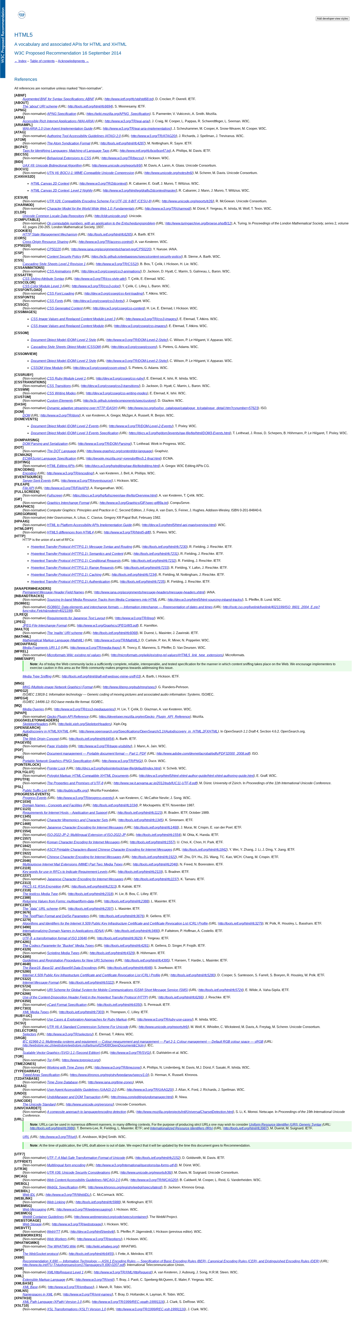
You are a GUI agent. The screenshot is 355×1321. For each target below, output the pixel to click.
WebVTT (53, 1231)
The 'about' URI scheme (40, 106)
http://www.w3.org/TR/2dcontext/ (103, 183)
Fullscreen (54, 495)
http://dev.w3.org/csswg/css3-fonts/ (98, 301)
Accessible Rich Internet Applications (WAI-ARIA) (59, 121)
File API (28, 488)
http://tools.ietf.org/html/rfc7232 (153, 560)
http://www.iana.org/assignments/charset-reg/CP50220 (110, 249)
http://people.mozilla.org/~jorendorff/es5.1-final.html (123, 458)
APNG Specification (61, 114)
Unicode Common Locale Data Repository (53, 216)
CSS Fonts (55, 301)
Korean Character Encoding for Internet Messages (83, 842)
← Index (20, 61)
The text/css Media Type (40, 894)
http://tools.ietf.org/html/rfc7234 (134, 574)
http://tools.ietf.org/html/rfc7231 (156, 553)
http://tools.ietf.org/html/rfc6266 (180, 997)
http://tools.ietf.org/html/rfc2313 (93, 886)
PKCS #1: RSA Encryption (42, 886)
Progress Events (35, 798)
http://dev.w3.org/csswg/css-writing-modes (116, 393)
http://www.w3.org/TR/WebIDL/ (68, 1194)
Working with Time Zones (65, 1067)
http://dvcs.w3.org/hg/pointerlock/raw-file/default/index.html (118, 768)
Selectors (29, 1034)
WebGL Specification (62, 1187)
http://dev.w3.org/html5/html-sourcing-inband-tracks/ (205, 599)
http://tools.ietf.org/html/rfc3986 (52, 1128)
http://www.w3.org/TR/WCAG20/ (153, 1180)
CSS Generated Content (65, 308)
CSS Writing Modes (61, 393)
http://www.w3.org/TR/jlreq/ (134, 618)
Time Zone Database (62, 1082)
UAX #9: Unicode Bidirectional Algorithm (52, 165)
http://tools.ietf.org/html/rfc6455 (91, 1254)
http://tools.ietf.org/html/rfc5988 (98, 1202)
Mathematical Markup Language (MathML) (53, 640)
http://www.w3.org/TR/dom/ (60, 415)
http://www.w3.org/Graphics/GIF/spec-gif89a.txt (133, 503)
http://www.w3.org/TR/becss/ (122, 158)
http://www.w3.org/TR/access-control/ (106, 242)
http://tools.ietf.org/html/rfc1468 (156, 827)
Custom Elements (60, 400)
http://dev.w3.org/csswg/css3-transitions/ (110, 386)
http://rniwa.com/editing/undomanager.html (141, 1097)
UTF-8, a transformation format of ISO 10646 (55, 938)
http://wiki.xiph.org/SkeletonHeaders (84, 724)
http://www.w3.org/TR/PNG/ (122, 761)
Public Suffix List (35, 790)
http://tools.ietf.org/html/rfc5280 (193, 975)
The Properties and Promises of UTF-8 (75, 783)
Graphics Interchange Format (68, 503)
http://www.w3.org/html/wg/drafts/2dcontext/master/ (139, 190)
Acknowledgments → (73, 61)
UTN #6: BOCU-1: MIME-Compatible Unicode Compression (90, 173)
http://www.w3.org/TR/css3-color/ (96, 286)
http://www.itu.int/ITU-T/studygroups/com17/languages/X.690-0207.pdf (73, 1265)
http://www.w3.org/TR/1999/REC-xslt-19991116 (150, 1309)
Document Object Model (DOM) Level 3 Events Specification (75, 433)
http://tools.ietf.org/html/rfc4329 (112, 953)
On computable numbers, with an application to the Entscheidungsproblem (101, 223)
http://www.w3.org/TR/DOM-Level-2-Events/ (140, 426)
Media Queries (33, 709)
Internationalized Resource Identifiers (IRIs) (181, 1128)
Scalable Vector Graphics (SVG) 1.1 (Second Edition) (61, 1052)
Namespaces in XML (38, 1294)
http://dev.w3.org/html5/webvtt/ (92, 1231)
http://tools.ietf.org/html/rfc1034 (115, 805)
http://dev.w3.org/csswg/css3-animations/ (111, 271)
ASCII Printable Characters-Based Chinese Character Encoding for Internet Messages (109, 849)
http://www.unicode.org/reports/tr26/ (187, 201)
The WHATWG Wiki (61, 1246)
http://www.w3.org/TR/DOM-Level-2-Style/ (136, 340)
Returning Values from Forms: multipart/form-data (58, 901)
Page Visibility (57, 746)
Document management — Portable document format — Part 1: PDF (96, 753)
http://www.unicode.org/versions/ (89, 1104)
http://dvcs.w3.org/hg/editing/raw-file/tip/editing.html (122, 466)
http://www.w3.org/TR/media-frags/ (95, 647)
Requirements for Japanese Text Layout (76, 618)
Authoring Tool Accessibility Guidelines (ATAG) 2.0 (84, 136)
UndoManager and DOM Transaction (74, 1097)
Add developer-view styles (332, 18)
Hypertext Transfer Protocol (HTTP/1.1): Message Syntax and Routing (81, 546)
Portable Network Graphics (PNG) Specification (57, 761)
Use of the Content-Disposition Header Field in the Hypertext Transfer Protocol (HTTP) (85, 997)
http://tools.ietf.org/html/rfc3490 (137, 931)
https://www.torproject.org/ (80, 1060)
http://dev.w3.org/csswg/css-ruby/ (120, 378)
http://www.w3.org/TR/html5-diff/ (127, 532)
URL (26, 1137)
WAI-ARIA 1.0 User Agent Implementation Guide (58, 128)
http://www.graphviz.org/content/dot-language (119, 451)
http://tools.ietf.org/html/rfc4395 (146, 960)
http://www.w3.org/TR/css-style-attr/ (99, 278)
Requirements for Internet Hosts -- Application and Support (65, 812)
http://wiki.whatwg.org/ (102, 1246)
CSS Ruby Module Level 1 (66, 378)
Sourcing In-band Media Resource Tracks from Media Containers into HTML (102, 599)
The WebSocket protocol (41, 1254)
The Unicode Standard (39, 1104)
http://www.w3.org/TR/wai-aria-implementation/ (137, 128)
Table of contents (42, 61)
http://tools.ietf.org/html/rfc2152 (157, 1158)
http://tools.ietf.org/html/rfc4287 (122, 143)
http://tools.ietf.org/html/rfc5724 (220, 990)
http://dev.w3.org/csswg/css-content (118, 308)
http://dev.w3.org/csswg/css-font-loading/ (113, 293)
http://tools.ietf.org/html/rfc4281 (126, 945)
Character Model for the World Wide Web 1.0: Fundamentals (91, 208)
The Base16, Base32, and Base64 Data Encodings (60, 968)
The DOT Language (61, 451)
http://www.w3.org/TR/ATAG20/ (153, 136)
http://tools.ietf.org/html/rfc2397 (90, 908)
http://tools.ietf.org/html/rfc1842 (204, 849)
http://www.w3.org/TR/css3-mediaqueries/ (84, 709)
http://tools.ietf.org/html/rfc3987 (245, 1128)
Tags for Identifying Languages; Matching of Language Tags (66, 150)
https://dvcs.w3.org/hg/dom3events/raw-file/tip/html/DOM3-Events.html (179, 433)
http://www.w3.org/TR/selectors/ (69, 1034)
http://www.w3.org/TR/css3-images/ (151, 319)
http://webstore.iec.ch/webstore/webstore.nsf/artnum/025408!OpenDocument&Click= (84, 1045)
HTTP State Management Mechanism (50, 234)
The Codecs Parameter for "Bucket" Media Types (58, 945)
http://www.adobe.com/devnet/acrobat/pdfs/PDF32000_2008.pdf (203, 753)
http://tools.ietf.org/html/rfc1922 (154, 857)
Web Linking (56, 1202)
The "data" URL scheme (40, 908)
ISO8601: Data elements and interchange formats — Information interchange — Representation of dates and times (130, 607)
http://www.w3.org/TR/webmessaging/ (83, 1209)
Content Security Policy (64, 256)
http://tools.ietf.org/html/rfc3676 (121, 916)
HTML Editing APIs (61, 466)
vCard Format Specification (67, 1004)
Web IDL (29, 1194)
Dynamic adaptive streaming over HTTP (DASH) (82, 408)
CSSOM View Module (47, 368)
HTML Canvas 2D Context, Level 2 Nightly (62, 190)
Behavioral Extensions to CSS (69, 158)
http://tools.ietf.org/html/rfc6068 (115, 633)
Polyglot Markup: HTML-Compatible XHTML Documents (88, 775)
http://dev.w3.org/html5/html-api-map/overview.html (178, 525)
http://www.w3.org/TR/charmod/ (167, 208)
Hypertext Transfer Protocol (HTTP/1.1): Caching (66, 574)
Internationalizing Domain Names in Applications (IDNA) (63, 931)
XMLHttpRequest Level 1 (65, 1272)
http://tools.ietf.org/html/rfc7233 (146, 567)
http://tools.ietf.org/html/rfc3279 (240, 923)
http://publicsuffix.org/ (72, 790)
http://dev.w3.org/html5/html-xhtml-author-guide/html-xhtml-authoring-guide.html (196, 775)
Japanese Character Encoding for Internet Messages (85, 827)
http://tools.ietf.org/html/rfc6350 (119, 1004)
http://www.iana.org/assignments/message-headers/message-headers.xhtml (149, 592)
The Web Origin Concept (41, 739)
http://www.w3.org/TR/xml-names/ (87, 1294)
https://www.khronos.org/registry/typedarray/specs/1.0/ (109, 1075)
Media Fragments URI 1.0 (41, 647)
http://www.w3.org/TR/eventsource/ (86, 480)
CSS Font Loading (60, 293)
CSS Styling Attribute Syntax (43, 278)
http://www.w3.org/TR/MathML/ (116, 640)
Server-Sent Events (37, 480)
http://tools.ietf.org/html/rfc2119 (140, 871)
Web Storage (32, 1224)
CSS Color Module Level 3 (42, 286)
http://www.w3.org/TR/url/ (58, 1137)
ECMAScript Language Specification (49, 458)
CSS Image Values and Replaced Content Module (67, 326)
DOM (26, 415)
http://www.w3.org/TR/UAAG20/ (150, 1089)
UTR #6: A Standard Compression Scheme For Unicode (87, 1027)
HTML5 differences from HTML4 (70, 532)
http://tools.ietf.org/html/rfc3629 (119, 938)
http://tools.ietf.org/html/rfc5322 (91, 982)
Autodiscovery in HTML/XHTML (46, 731)
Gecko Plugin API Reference (68, 716)
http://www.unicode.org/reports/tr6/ (163, 1027)
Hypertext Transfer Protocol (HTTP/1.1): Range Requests (72, 567)
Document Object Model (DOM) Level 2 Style (63, 340)
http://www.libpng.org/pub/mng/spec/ (129, 687)
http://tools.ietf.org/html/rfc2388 (126, 901)
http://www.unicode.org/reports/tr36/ (146, 1172)
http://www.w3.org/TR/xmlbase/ (70, 1287)
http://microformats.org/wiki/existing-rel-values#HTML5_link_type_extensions (167, 655)
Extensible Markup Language (44, 1279)
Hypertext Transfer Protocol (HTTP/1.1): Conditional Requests (76, 560)
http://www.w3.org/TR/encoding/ (70, 473)
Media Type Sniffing (37, 676)
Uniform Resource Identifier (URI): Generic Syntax (285, 1124)
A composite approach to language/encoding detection (86, 1112)
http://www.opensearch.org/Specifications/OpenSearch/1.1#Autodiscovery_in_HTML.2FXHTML (148, 731)
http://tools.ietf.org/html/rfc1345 (140, 820)
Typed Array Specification (41, 1075)
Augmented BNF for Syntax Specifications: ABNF (58, 99)
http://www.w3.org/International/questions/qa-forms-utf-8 (136, 1165)
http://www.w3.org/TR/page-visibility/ (104, 746)
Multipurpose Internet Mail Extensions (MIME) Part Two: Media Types (73, 864)
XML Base (30, 1287)
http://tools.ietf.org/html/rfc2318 (90, 894)
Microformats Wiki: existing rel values (74, 655)
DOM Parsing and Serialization (45, 443)
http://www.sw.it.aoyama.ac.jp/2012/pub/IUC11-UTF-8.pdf (155, 783)
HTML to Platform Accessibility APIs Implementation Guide (89, 525)
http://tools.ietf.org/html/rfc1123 (139, 812)
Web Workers (57, 1239)
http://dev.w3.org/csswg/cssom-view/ (99, 368)
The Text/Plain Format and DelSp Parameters (56, 916)
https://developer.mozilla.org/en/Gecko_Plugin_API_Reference (144, 716)
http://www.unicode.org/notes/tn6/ (168, 173)
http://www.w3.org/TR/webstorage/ (77, 1224)
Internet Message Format (41, 982)
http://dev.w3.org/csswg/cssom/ (133, 347)
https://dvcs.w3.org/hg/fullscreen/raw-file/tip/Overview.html (114, 495)
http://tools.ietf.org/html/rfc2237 (156, 879)
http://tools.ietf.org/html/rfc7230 (164, 546)
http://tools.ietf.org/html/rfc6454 (91, 739)
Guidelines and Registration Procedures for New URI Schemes (68, 960)
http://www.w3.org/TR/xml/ (94, 1279)
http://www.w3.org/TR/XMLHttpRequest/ (123, 1272)
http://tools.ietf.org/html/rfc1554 (158, 835)
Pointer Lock (56, 768)
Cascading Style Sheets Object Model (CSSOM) (66, 347)
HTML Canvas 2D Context (50, 183)
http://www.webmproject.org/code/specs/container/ (110, 1217)
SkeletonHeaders (35, 724)
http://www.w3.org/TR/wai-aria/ (127, 121)
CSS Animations (59, 271)
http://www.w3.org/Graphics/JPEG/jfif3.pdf (107, 625)
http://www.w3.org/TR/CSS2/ (116, 264)
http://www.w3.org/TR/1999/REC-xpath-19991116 (128, 1302)
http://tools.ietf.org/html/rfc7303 (81, 1012)
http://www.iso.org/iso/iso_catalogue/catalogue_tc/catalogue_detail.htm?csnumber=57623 (193, 408)
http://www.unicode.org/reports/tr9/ (116, 165)
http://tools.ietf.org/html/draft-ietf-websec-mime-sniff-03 (101, 676)
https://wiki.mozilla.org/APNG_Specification (118, 114)
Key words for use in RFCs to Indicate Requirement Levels (65, 871)
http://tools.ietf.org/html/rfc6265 (110, 234)
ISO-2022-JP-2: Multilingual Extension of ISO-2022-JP (86, 835)
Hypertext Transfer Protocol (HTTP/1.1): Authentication (70, 581)
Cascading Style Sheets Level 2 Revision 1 (54, 264)
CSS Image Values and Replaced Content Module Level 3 (73, 319)
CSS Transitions (59, 386)
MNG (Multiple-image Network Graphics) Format (58, 687)
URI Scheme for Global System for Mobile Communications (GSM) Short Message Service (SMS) (117, 990)
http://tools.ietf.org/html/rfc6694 (90, 106)
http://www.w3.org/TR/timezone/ (118, 1067)
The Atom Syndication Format (68, 143)
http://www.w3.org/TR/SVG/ (130, 1052)
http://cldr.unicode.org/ (110, 216)
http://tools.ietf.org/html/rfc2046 (155, 864)
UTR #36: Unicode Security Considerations (78, 1172)
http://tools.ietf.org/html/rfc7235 (142, 581)
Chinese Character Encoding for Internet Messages (84, 857)
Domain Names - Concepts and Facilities (52, 805)
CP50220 (54, 249)
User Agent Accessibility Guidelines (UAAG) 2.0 (81, 1089)
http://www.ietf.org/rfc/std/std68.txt (129, 99)
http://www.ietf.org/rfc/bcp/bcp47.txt (145, 150)
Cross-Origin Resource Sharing (45, 242)
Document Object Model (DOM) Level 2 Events (65, 426)
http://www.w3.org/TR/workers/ (99, 1239)
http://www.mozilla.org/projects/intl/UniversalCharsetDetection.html (184, 1112)
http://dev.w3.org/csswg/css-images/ (140, 326)
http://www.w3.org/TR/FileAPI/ (66, 488)
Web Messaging (34, 1209)
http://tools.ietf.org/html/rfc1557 (152, 842)
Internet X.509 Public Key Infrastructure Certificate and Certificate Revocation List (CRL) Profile (91, 975)
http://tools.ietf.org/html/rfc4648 (129, 968)
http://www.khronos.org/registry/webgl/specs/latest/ (124, 1187)
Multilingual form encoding (66, 1165)
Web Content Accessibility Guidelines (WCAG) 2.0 (83, 1180)
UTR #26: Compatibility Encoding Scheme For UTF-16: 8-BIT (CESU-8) (99, 201)
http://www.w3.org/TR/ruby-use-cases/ (164, 1019)
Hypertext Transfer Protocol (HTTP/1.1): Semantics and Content (77, 553)
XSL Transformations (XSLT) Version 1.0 (76, 1309)
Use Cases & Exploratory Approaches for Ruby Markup (87, 1019)
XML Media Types (36, 1012)
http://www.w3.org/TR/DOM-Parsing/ (104, 443)
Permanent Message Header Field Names (53, 592)
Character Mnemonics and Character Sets (77, 820)
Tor (49, 1060)
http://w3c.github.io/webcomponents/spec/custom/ (119, 400)
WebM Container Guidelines (43, 1217)
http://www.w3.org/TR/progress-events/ (85, 798)
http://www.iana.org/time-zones (110, 1082)
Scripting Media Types (63, 953)
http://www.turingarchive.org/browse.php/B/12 (198, 223)
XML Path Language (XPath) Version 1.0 (52, 1302)
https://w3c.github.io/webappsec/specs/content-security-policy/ (136, 256)
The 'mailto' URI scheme (65, 633)
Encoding (30, 473)
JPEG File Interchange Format (45, 625)
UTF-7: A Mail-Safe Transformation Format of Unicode (86, 1158)
